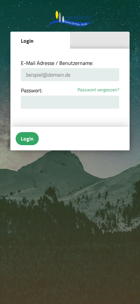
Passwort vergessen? (98, 89)
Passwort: (31, 90)
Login (27, 41)
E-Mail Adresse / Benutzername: (57, 63)
